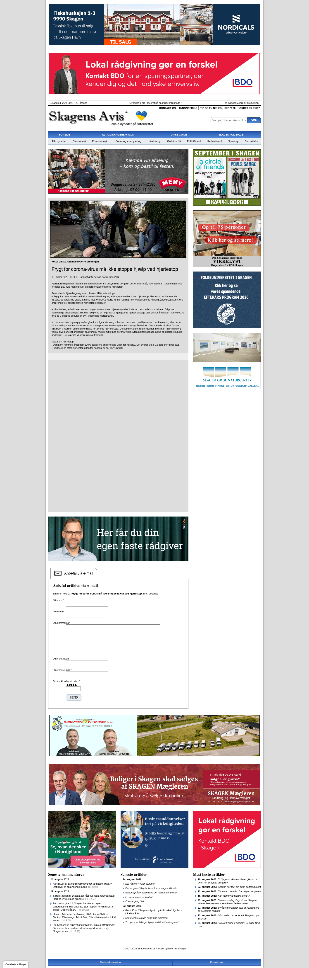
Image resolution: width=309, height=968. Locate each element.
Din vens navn (61, 658)
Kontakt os (167, 108)
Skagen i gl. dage (231, 134)
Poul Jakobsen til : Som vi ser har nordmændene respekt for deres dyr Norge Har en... (84, 928)
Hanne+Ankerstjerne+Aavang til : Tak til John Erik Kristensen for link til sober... (84, 917)
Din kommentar (61, 622)
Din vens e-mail (62, 670)
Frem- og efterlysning (128, 141)
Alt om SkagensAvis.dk (118, 134)
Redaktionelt (215, 141)
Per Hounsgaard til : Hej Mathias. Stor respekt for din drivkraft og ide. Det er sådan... (83, 906)
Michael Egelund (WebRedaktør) (101, 277)
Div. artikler (251, 141)
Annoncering (187, 108)
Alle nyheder (59, 141)
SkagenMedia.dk (237, 103)
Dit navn (58, 600)
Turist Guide (178, 134)
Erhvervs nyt (99, 141)
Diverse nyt (79, 141)
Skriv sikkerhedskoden (66, 681)
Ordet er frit (174, 141)
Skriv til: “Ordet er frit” (242, 108)
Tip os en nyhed (211, 108)
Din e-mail (59, 611)
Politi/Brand (194, 141)
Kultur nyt (156, 141)
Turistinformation (110, 962)
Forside (64, 134)
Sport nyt (233, 141)
